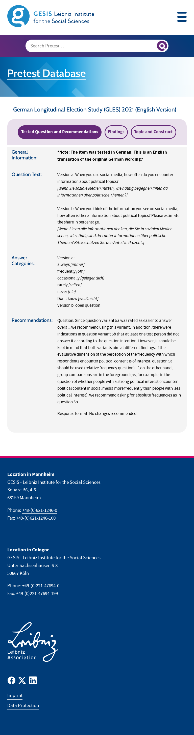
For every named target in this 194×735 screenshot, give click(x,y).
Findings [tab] (116, 132)
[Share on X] (22, 681)
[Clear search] (151, 46)
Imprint (14, 695)
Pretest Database (46, 73)
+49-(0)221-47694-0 (40, 586)
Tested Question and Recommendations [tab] (59, 132)
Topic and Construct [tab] (153, 132)
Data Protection (23, 705)
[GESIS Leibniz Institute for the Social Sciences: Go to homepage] (51, 16)
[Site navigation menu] (182, 17)
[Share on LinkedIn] (33, 681)
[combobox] (97, 46)
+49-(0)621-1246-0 (39, 510)
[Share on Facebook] (11, 681)
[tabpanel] (97, 290)
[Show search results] (161, 46)
